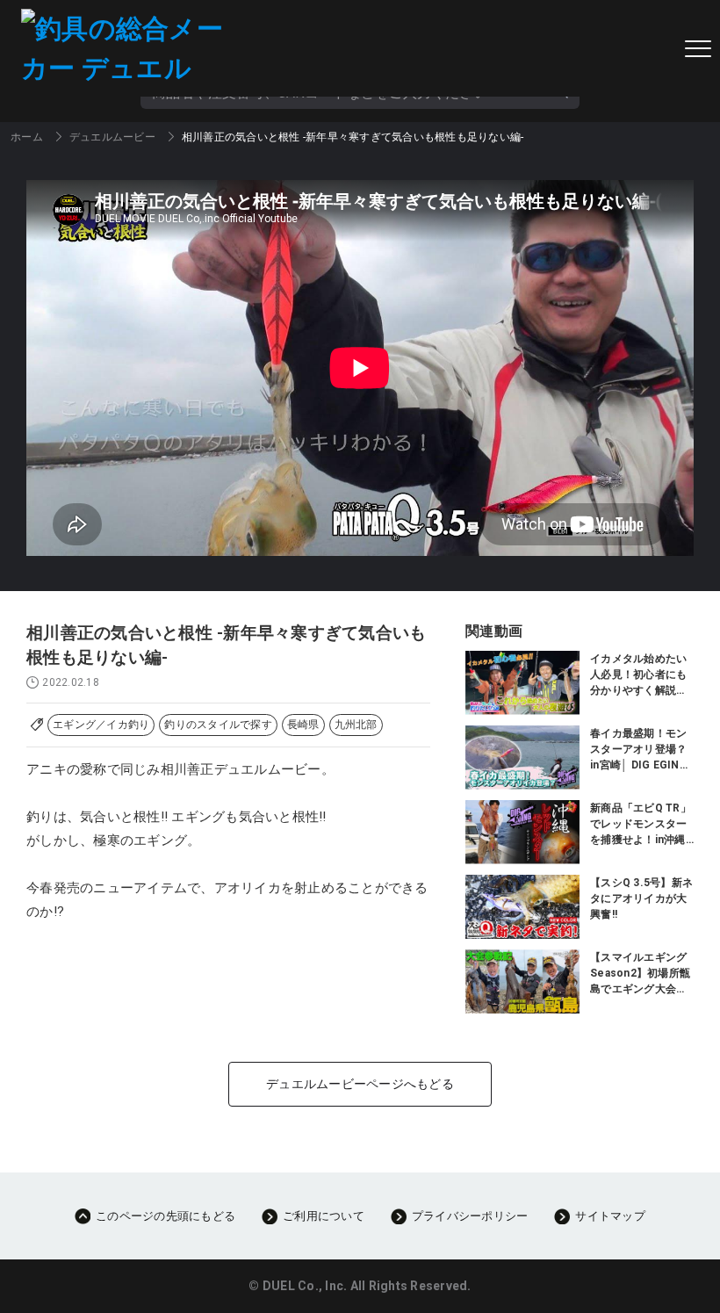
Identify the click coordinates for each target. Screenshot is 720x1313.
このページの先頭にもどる (165, 1216)
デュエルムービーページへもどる (360, 1084)
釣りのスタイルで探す (218, 724)
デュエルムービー (112, 137)
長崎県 (303, 724)
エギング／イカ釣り (101, 724)
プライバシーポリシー (470, 1216)
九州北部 (356, 724)
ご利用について (323, 1216)
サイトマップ (610, 1216)
